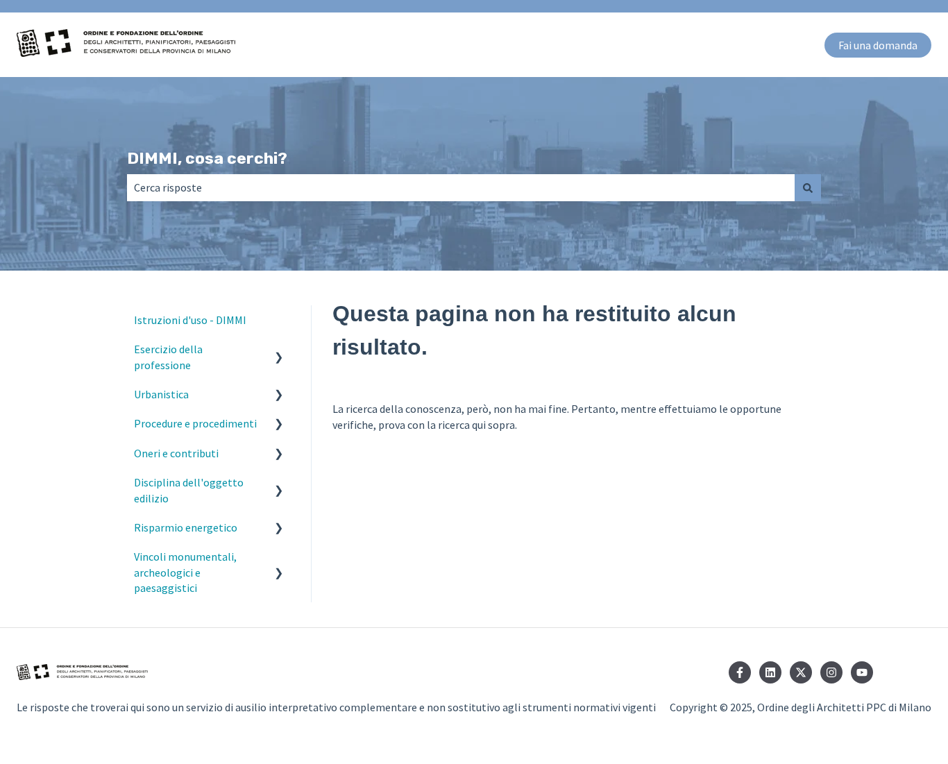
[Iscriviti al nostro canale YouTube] (862, 672)
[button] (279, 350)
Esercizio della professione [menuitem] (168, 356)
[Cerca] (808, 187)
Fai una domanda (877, 45)
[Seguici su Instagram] (831, 672)
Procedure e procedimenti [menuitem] (195, 423)
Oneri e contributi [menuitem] (176, 453)
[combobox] (461, 187)
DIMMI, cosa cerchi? (207, 158)
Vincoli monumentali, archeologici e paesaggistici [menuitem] (185, 572)
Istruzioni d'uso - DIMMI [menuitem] (190, 320)
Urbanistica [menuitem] (161, 394)
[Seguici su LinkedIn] (770, 672)
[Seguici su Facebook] (740, 672)
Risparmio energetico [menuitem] (185, 527)
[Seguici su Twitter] (801, 672)
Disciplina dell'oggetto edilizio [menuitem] (189, 489)
